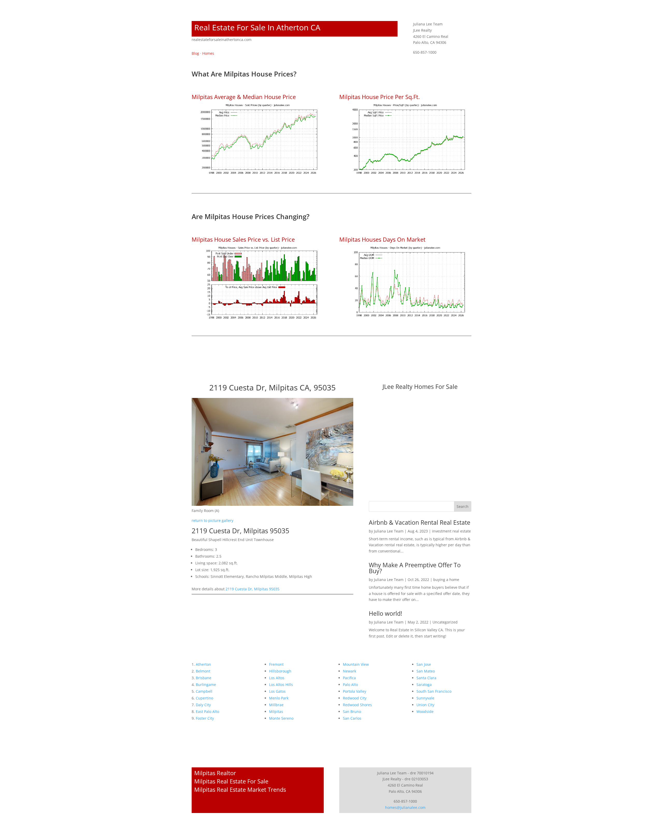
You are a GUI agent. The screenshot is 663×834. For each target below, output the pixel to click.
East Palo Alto (207, 711)
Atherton (203, 664)
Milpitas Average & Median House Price (244, 97)
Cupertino (204, 698)
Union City (425, 704)
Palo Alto (350, 684)
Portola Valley (354, 691)
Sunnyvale (425, 698)
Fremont (276, 664)
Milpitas (276, 711)
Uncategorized (445, 622)
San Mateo (425, 671)
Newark (349, 671)
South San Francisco (433, 691)
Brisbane (203, 677)
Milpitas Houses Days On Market (382, 239)
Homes (208, 53)
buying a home (446, 579)
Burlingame (206, 684)
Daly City (203, 704)
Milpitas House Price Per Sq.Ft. (379, 97)
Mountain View (356, 664)
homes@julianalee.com (405, 807)
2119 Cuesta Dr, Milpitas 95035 (252, 588)
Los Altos (276, 677)
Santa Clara (426, 677)
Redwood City (354, 698)
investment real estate (451, 531)
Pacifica (349, 677)
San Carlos (352, 718)
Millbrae (276, 704)
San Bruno (352, 711)
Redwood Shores (357, 704)
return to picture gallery (212, 520)
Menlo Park (279, 698)
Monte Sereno (281, 718)
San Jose (423, 664)
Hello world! (385, 613)
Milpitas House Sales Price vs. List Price (243, 239)
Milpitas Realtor (215, 773)
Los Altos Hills (281, 684)
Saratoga (424, 684)
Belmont (203, 671)
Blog (195, 53)
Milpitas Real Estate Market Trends (240, 789)
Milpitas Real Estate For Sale (231, 781)
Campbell (204, 691)
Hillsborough (280, 671)
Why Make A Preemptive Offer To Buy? (415, 568)
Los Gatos (277, 691)
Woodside (425, 711)
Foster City (205, 718)
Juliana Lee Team (388, 531)
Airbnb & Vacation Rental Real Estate (419, 522)
